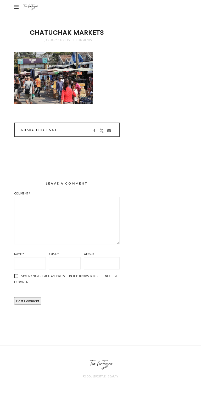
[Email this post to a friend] (108, 130)
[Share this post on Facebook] (94, 130)
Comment (22, 193)
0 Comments (82, 40)
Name (19, 254)
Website (89, 254)
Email (54, 254)
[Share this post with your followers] (101, 130)
